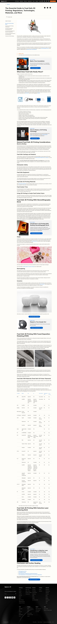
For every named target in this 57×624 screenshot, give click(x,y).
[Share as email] (50, 7)
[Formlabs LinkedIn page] (14, 597)
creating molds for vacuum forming (28, 266)
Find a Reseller (46, 608)
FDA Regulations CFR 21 (22, 571)
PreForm (40, 589)
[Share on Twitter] (47, 7)
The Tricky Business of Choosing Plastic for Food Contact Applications (30, 574)
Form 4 (20, 589)
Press (28, 611)
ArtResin (46, 157)
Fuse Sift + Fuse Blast (29, 592)
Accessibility (37, 611)
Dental (33, 595)
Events (20, 613)
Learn (34, 1)
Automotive (47, 592)
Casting (33, 598)
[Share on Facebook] (44, 7)
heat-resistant (42, 284)
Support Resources (38, 608)
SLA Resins (33, 589)
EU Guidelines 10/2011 (22, 572)
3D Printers (17, 1)
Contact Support (38, 610)
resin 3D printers (34, 241)
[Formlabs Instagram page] (10, 597)
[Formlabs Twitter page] (8, 597)
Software (25, 1)
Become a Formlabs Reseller (48, 610)
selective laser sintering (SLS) (32, 49)
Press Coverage (29, 613)
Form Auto (20, 595)
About (28, 608)
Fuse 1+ (20, 598)
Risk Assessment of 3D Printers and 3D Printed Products (28, 573)
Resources (20, 611)
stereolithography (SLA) (45, 48)
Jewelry (47, 601)
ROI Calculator (21, 614)
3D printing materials (22, 183)
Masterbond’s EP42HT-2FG (40, 157)
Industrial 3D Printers (22, 601)
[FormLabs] (4, 1)
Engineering (47, 589)
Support (37, 1)
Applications (30, 1)
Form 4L (20, 592)
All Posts (8, 4)
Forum (20, 616)
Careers (28, 610)
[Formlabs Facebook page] (5, 597)
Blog (19, 610)
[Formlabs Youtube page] (12, 597)
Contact (40, 1)
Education (47, 598)
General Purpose (34, 592)
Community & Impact (30, 614)
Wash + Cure (27, 589)
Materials (21, 1)
